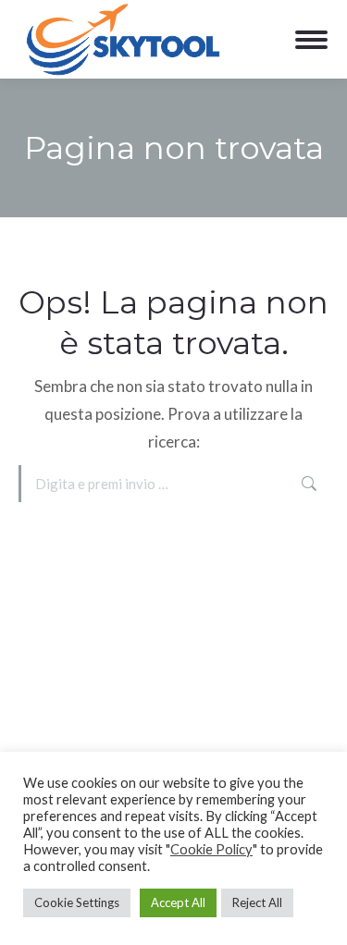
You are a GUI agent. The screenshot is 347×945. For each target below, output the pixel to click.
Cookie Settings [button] (76, 902)
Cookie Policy (211, 849)
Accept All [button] (178, 902)
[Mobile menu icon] (311, 40)
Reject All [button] (257, 902)
